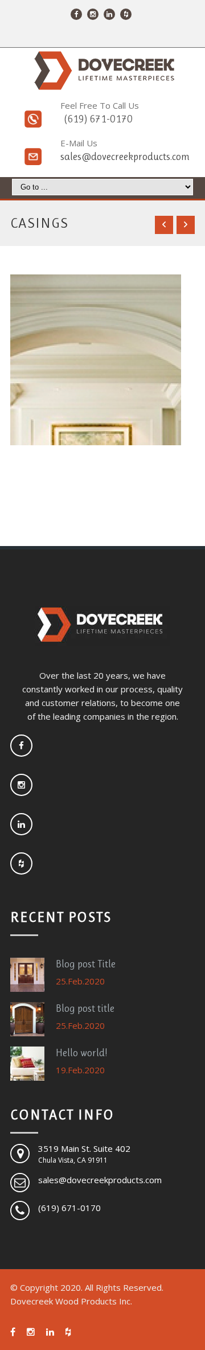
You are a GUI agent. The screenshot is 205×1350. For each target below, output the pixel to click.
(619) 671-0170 (98, 119)
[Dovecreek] (102, 71)
